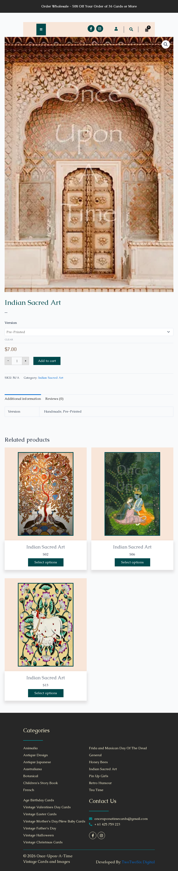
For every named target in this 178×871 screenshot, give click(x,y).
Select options (46, 562)
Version (11, 323)
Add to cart (47, 361)
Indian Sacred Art (33, 302)
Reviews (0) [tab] (54, 399)
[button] (131, 29)
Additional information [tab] (23, 399)
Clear (9, 339)
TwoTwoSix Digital (138, 862)
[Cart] (146, 29)
